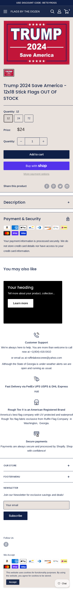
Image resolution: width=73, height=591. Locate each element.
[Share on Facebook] (46, 186)
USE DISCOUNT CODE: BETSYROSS (36, 2)
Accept (12, 582)
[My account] (59, 11)
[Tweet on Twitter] (60, 186)
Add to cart (36, 154)
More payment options (36, 173)
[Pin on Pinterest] (53, 186)
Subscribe (15, 515)
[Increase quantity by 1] (43, 141)
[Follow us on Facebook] (6, 544)
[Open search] (52, 11)
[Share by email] (66, 186)
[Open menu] (5, 11)
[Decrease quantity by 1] (21, 141)
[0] (66, 11)
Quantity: (9, 141)
